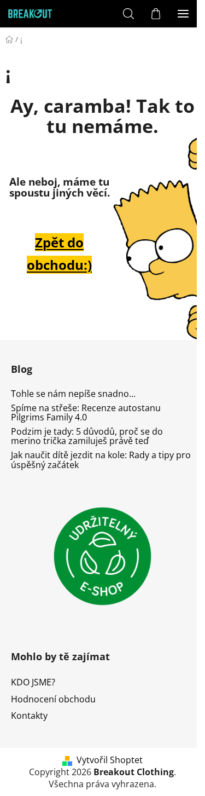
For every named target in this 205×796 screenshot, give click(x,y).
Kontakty (29, 716)
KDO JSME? (33, 682)
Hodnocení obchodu (53, 699)
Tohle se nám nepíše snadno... (73, 394)
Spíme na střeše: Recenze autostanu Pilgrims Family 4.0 (86, 413)
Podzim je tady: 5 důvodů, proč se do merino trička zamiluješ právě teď (87, 436)
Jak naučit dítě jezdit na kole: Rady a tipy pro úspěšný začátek (101, 460)
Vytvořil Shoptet (110, 760)
